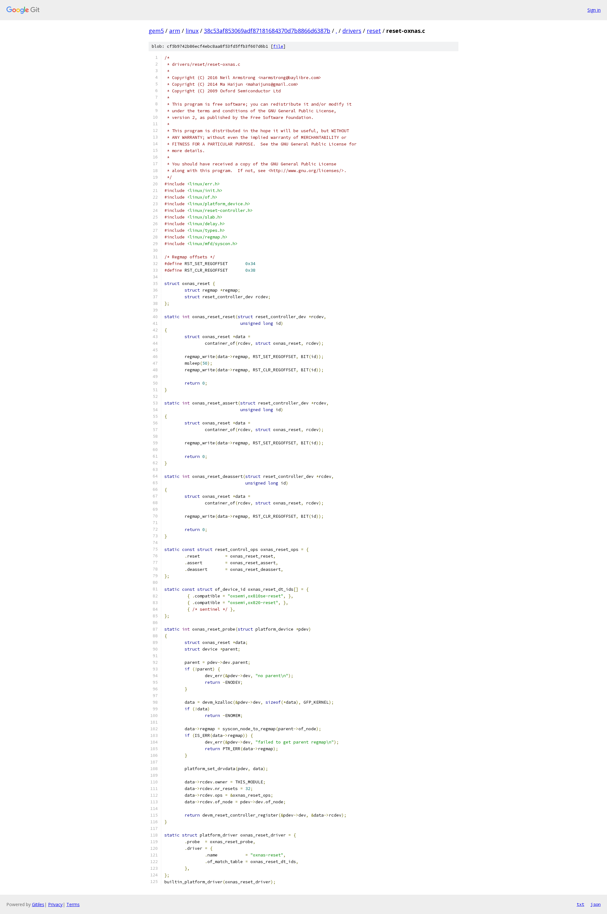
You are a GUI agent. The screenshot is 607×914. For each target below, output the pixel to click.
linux (192, 30)
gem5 (156, 30)
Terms (73, 904)
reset (374, 30)
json (596, 904)
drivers (351, 30)
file (278, 46)
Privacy (55, 904)
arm (174, 30)
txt (580, 904)
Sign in (594, 10)
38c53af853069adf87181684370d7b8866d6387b (267, 30)
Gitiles (38, 904)
